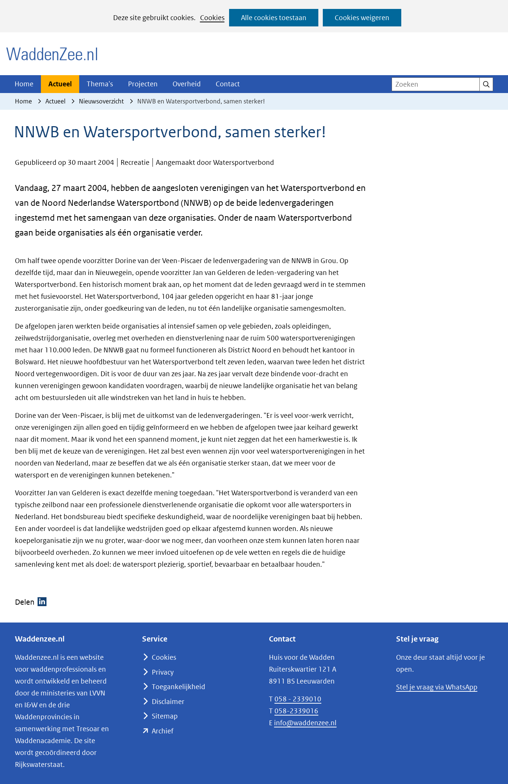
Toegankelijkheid (178, 686)
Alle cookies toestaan (273, 17)
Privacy (163, 672)
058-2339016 (296, 711)
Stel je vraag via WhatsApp (437, 687)
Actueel (60, 84)
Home (24, 84)
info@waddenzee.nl (305, 723)
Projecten (143, 84)
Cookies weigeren (362, 17)
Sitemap (165, 716)
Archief (162, 731)
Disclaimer (168, 701)
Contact (228, 84)
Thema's (100, 84)
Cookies (212, 17)
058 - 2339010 (297, 699)
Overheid (187, 84)
